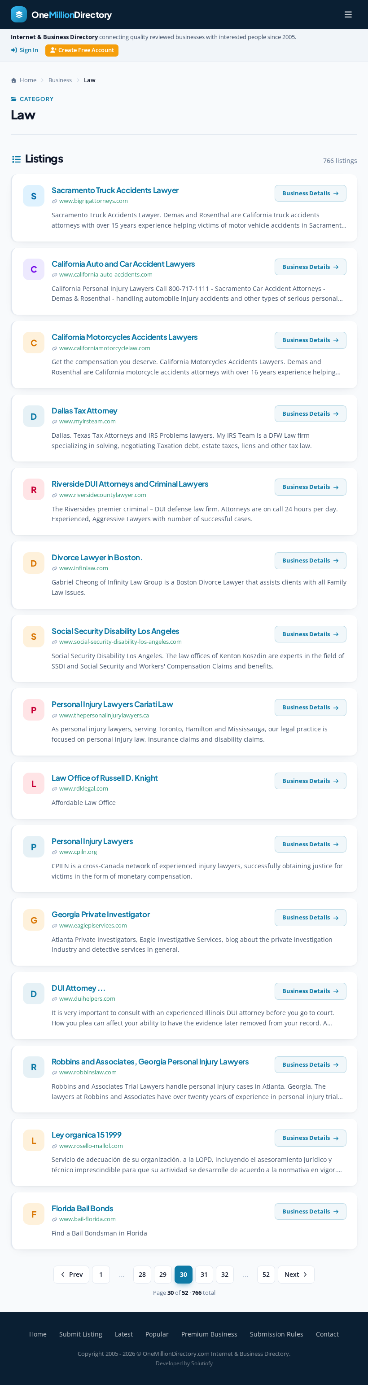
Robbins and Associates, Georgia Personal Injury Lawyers (150, 1061)
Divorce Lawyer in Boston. (97, 557)
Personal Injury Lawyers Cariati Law (112, 704)
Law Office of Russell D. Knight (105, 778)
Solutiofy (202, 1363)
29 (162, 1275)
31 (204, 1275)
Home (38, 1334)
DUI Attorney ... (78, 988)
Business (60, 80)
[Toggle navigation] (348, 14)
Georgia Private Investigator (100, 914)
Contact (327, 1334)
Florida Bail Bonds (82, 1208)
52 (266, 1275)
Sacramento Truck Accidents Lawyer (115, 190)
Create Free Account (86, 50)
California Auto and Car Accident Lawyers (123, 263)
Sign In (29, 50)
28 (142, 1275)
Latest (124, 1334)
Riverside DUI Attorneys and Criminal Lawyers (130, 483)
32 (224, 1275)
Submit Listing (80, 1334)
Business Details (306, 193)
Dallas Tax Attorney (85, 410)
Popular (157, 1334)
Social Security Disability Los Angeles (116, 631)
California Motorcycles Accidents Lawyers (125, 337)
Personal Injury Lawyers (92, 841)
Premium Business (209, 1334)
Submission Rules (276, 1334)
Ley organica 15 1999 (87, 1134)
